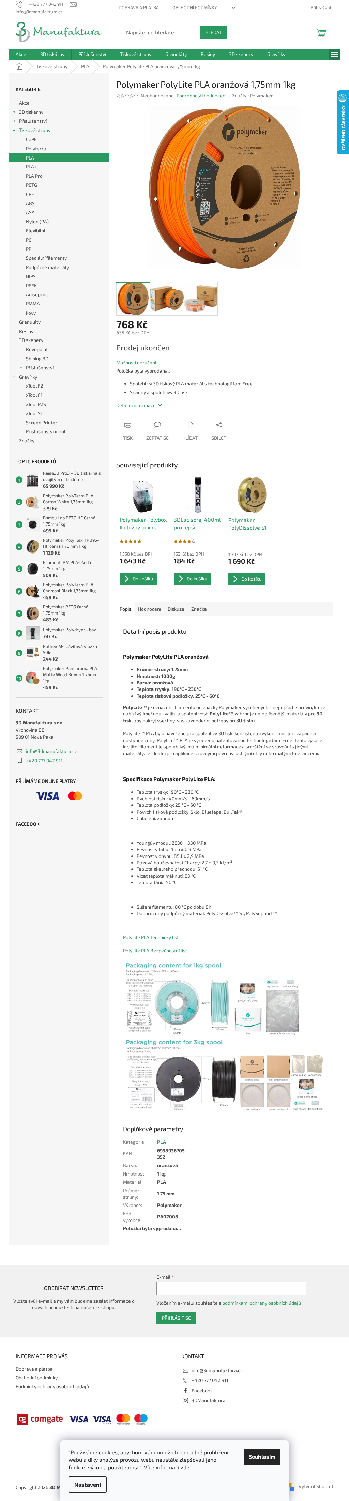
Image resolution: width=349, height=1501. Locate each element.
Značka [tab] (199, 609)
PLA (30, 158)
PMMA (33, 303)
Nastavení (87, 1484)
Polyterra (36, 148)
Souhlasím (262, 1456)
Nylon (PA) (37, 221)
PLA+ (31, 166)
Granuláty (30, 322)
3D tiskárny (31, 112)
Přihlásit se (176, 1318)
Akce (24, 103)
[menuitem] (21, 54)
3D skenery (31, 340)
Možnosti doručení (136, 362)
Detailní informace (136, 405)
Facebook (202, 1390)
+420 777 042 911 (44, 760)
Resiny (26, 331)
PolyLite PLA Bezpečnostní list (155, 950)
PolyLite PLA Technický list (151, 937)
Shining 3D (37, 358)
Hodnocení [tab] (149, 609)
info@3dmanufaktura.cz (51, 751)
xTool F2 (34, 386)
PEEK (31, 285)
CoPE (31, 139)
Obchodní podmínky (194, 7)
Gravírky (28, 377)
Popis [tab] (125, 609)
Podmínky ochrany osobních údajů (52, 1386)
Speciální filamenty (46, 258)
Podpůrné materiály (47, 267)
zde (185, 1467)
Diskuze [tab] (176, 609)
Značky (26, 440)
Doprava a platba (139, 7)
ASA (30, 212)
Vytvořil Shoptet (316, 1486)
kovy (31, 313)
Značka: (252, 95)
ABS (30, 203)
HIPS (31, 276)
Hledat (213, 32)
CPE (30, 194)
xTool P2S (36, 404)
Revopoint (37, 349)
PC (28, 240)
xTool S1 (34, 413)
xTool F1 (34, 395)
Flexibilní (35, 230)
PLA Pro (34, 176)
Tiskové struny (34, 130)
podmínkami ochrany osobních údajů (261, 1303)
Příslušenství (33, 121)
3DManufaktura (209, 1400)
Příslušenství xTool (45, 431)
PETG (31, 185)
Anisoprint (37, 294)
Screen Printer (41, 422)
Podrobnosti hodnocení (201, 95)
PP (28, 249)
